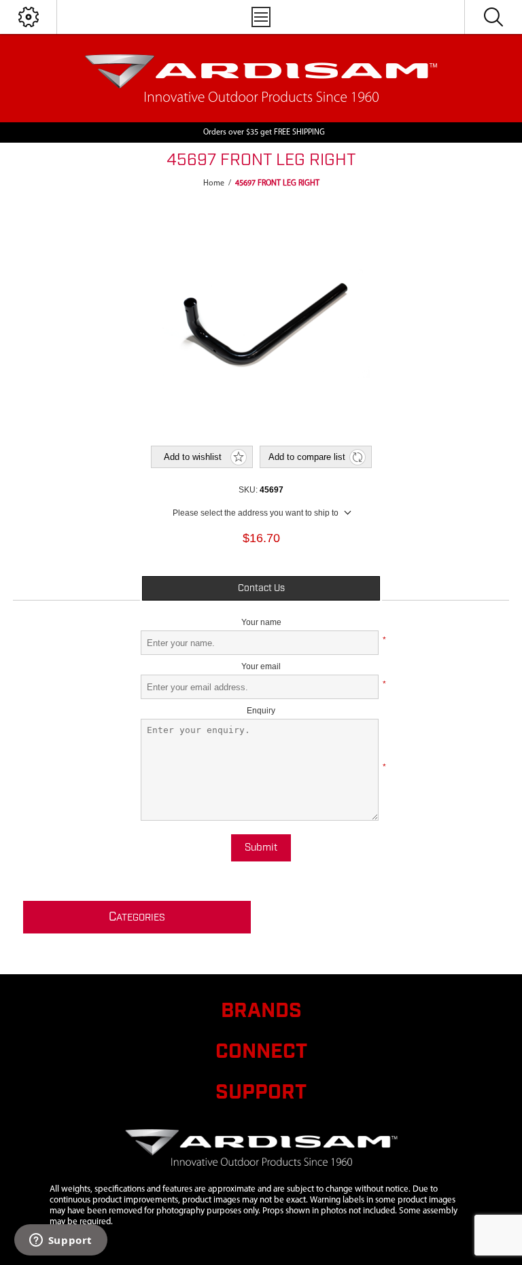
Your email (261, 666)
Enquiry (261, 710)
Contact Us (261, 588)
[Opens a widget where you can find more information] (60, 1241)
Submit (261, 848)
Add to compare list (306, 457)
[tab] (261, 588)
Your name (261, 622)
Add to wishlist (193, 457)
